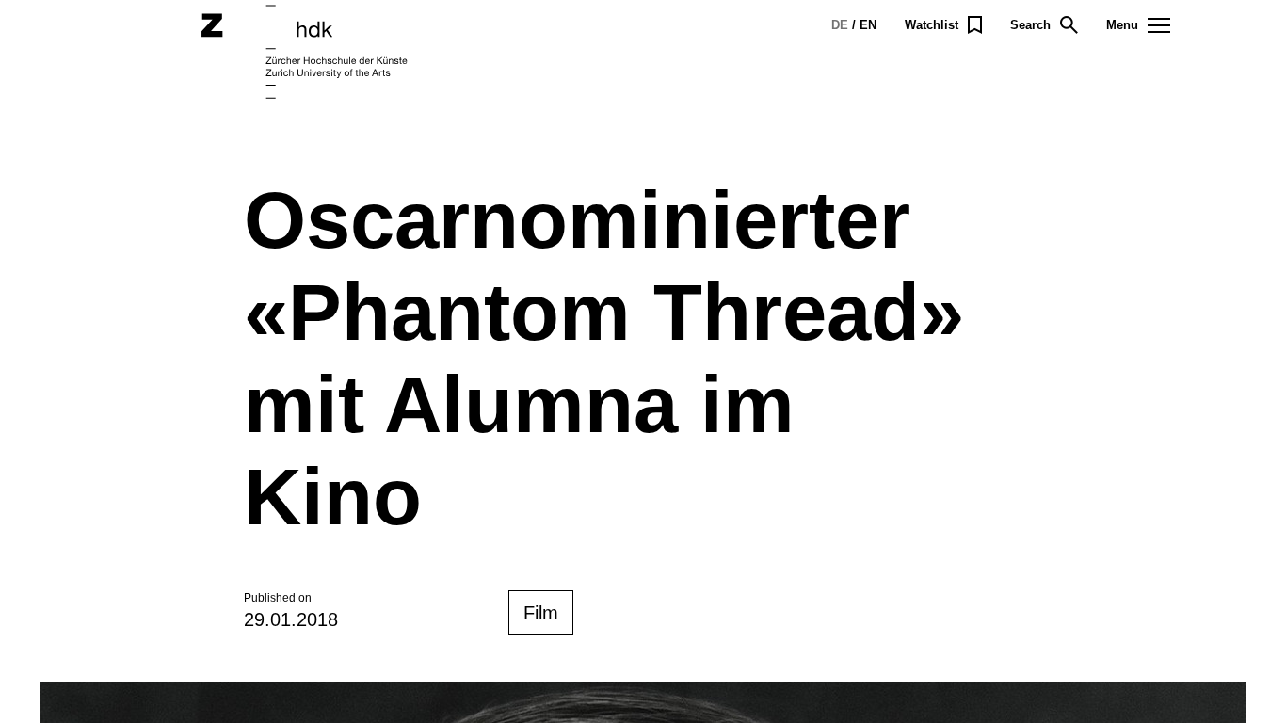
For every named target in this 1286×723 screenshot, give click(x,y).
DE (839, 25)
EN (868, 25)
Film (540, 612)
